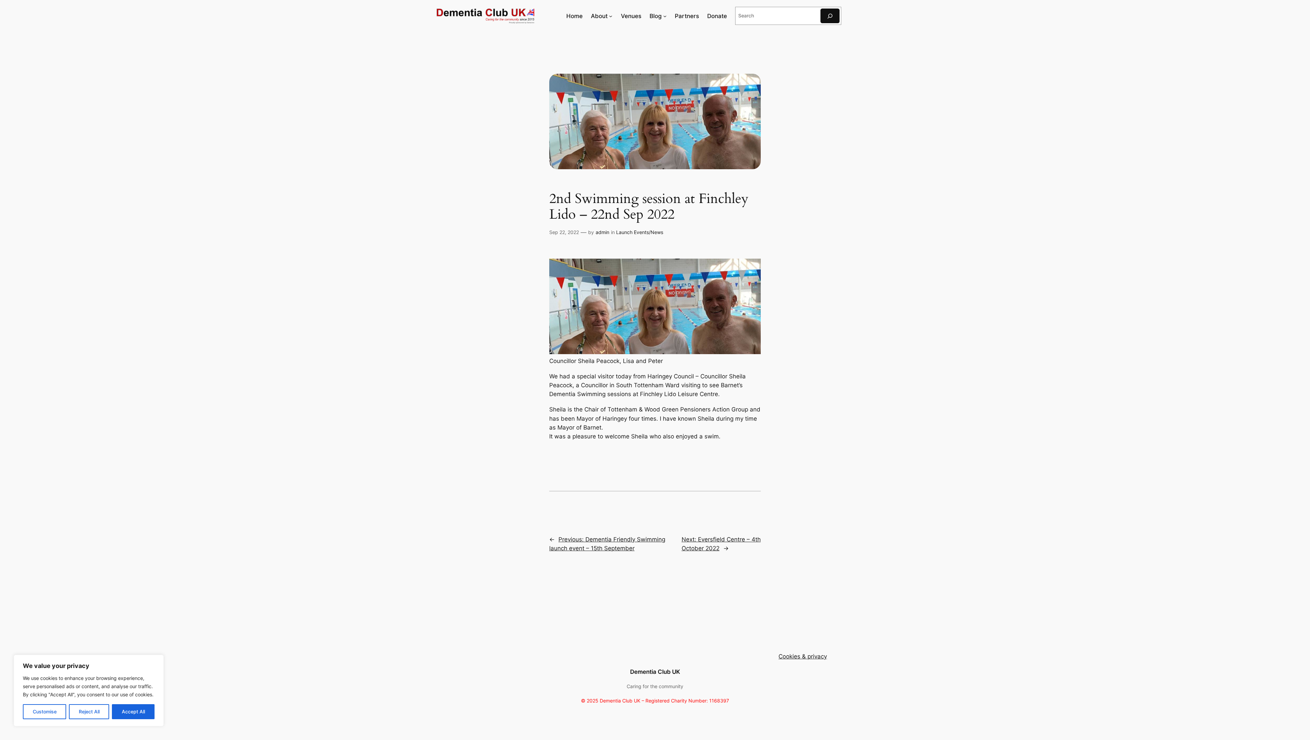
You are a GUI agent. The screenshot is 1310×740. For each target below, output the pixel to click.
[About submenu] (610, 16)
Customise (45, 711)
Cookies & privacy (802, 656)
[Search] (830, 16)
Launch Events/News (639, 232)
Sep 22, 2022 (564, 232)
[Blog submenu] (665, 16)
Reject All (89, 711)
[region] (89, 690)
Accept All (133, 711)
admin (602, 232)
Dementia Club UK (655, 671)
